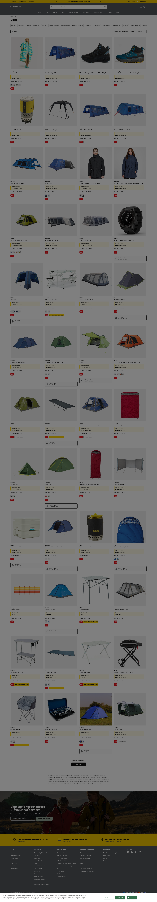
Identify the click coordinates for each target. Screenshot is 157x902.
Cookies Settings (109, 897)
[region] (78, 897)
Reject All (120, 897)
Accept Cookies (132, 897)
